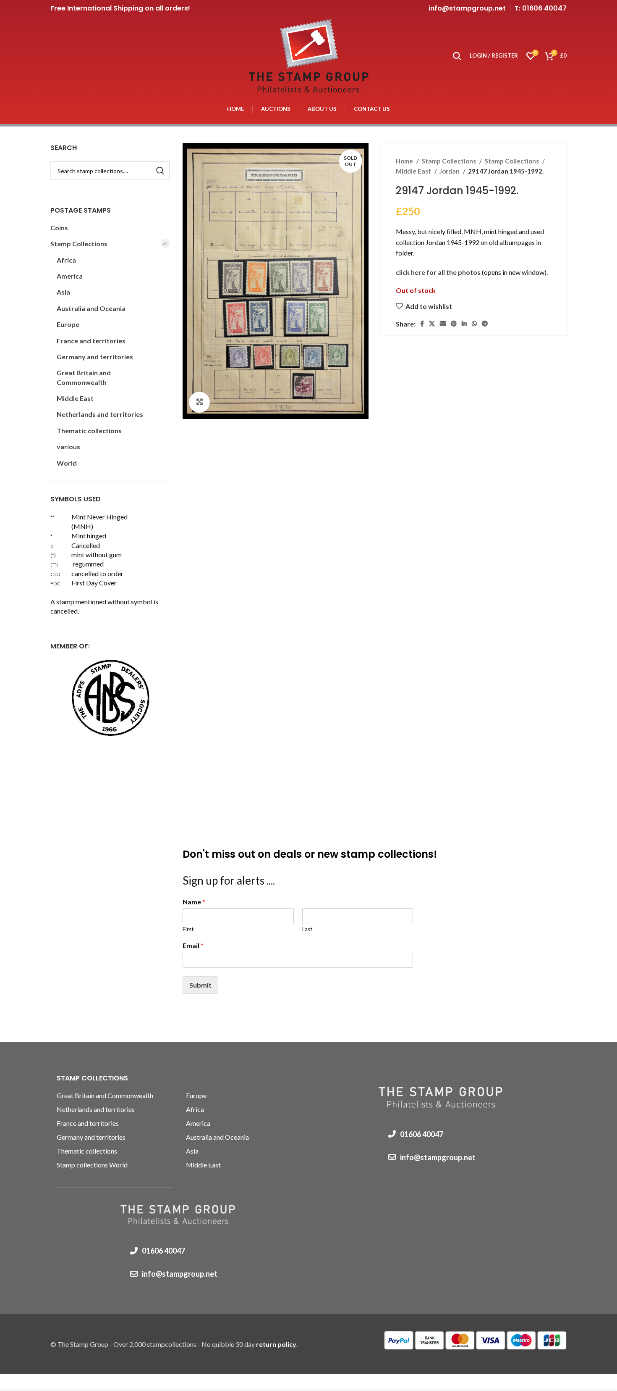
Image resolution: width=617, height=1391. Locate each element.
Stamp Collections (449, 161)
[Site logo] (308, 55)
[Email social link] (442, 323)
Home (405, 161)
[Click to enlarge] (199, 402)
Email (193, 945)
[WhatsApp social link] (474, 323)
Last (307, 929)
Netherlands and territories (100, 414)
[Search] (457, 55)
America (70, 276)
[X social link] (431, 323)
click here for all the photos (439, 272)
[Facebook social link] (422, 323)
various (68, 446)
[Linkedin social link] (464, 323)
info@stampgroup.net (467, 8)
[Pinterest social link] (453, 323)
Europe (68, 324)
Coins (59, 228)
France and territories (91, 341)
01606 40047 (163, 1250)
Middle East (414, 171)
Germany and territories (95, 357)
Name (194, 902)
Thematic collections (89, 431)
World (67, 463)
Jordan (450, 171)
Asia (63, 292)
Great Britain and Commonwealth (84, 377)
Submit (200, 985)
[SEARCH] (160, 170)
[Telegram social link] (484, 323)
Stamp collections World (92, 1165)
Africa (66, 260)
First (188, 929)
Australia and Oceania (91, 308)
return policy (276, 1344)
